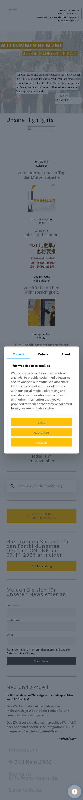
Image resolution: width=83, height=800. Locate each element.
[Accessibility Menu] (74, 791)
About (65, 354)
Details (43, 354)
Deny (41, 422)
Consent (18, 354)
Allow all (41, 442)
